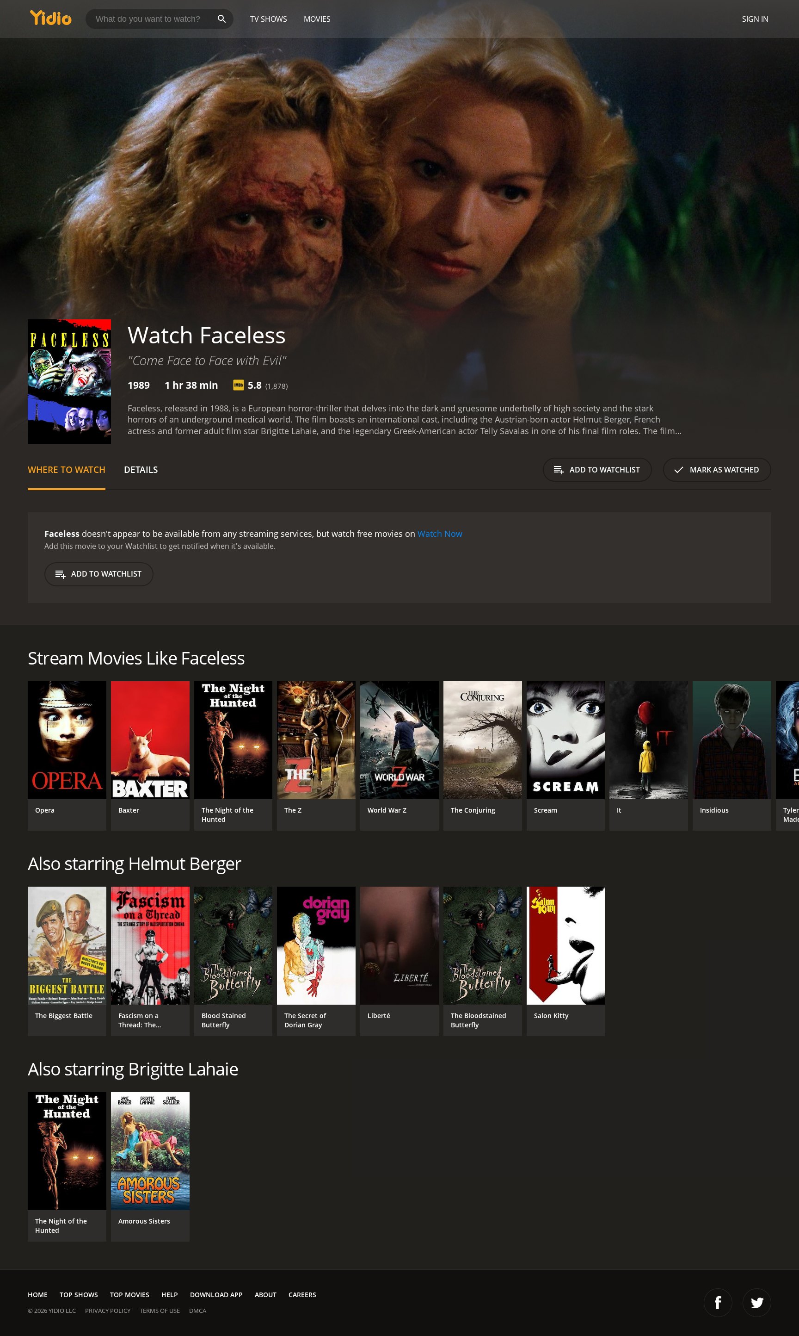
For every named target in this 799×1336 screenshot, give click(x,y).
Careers (302, 1294)
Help (169, 1294)
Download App (216, 1294)
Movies (317, 19)
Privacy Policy (107, 1310)
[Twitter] (757, 1302)
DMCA (197, 1310)
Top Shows (79, 1294)
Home (38, 1294)
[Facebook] (718, 1302)
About (266, 1294)
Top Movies (129, 1294)
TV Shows (268, 19)
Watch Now (440, 533)
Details (141, 469)
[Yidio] (51, 20)
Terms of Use (160, 1310)
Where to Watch (66, 469)
